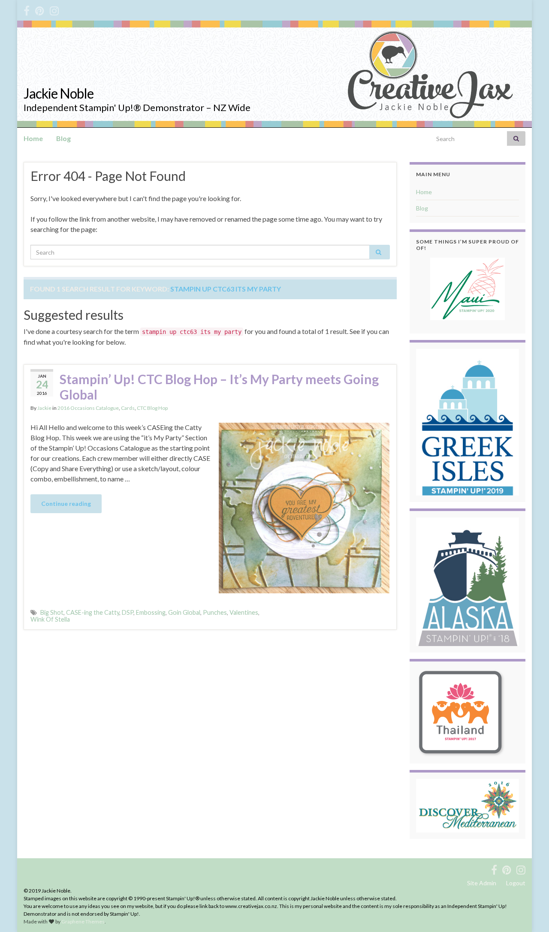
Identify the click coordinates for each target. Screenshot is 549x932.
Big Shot (51, 612)
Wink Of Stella (50, 619)
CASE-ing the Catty (92, 612)
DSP (127, 612)
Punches (215, 612)
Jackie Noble (59, 93)
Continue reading (66, 503)
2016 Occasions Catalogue (88, 408)
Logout (515, 883)
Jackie (44, 408)
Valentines (243, 612)
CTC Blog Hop (152, 408)
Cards (128, 408)
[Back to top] (529, 912)
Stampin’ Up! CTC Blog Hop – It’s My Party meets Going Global (219, 386)
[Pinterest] (39, 9)
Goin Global (184, 612)
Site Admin (481, 883)
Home (33, 138)
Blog (63, 138)
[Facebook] (27, 9)
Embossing (151, 612)
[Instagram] (54, 9)
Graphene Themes (83, 921)
